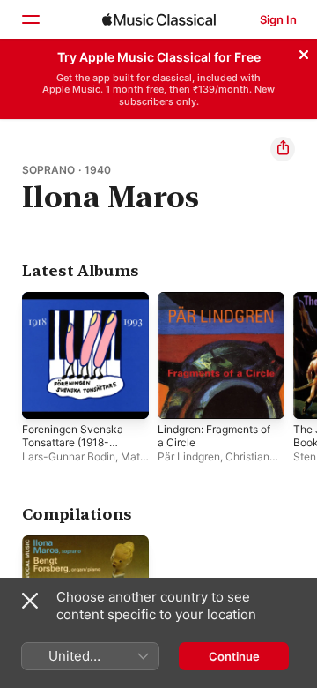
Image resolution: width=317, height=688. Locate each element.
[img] (159, 19)
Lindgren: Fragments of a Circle (214, 436)
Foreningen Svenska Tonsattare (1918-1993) (72, 442)
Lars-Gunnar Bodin (68, 456)
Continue (234, 656)
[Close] (304, 52)
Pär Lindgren (189, 456)
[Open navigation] (30, 19)
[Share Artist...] (282, 149)
